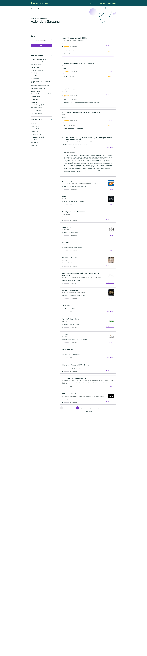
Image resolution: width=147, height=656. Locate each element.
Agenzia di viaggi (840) (37, 105)
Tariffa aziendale (110, 46)
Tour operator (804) (36, 113)
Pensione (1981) (35, 78)
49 (94, 408)
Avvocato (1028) (35, 91)
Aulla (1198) (34, 145)
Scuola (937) (34, 102)
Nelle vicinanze (36, 119)
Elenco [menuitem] (92, 3)
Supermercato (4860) (37, 62)
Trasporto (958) (35, 96)
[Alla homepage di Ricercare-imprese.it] (39, 3)
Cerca (41, 45)
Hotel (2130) (34, 73)
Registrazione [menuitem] (112, 3)
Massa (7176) (34, 123)
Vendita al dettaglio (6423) (38, 59)
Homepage (33, 8)
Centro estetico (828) (37, 107)
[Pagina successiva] (114, 407)
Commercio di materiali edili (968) (41, 94)
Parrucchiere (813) (36, 110)
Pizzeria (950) (35, 99)
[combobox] (41, 41)
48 (90, 408)
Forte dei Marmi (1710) (37, 137)
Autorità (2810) (35, 67)
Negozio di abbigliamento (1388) (40, 85)
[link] (88, 47)
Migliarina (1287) (35, 142)
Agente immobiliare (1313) (38, 88)
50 (99, 408)
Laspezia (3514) (35, 129)
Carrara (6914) (35, 126)
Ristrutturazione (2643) (37, 70)
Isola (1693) (34, 140)
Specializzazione (37, 55)
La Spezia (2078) (36, 134)
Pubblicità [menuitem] (102, 3)
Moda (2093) (34, 76)
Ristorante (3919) (36, 64)
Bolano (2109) (35, 131)
